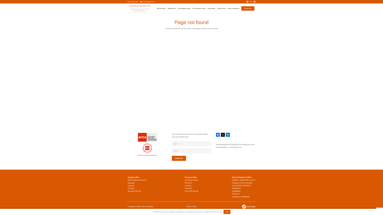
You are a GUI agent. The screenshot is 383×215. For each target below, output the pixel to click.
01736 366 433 (193, 191)
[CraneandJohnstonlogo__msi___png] (140, 8)
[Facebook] (247, 2)
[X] (251, 2)
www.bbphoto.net (235, 147)
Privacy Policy (192, 206)
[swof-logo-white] (248, 207)
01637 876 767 (136, 191)
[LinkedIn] (254, 2)
